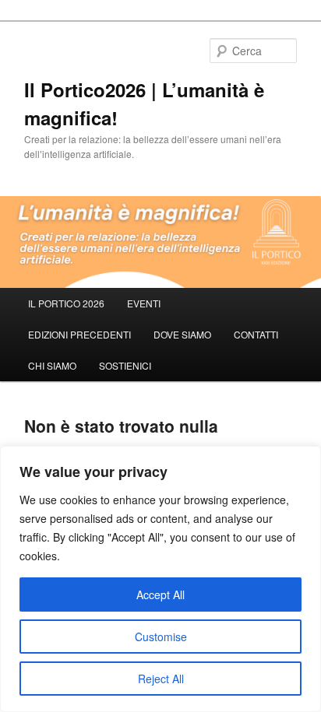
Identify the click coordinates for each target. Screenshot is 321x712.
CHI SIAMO (52, 365)
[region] (160, 579)
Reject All (161, 678)
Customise (161, 636)
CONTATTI (256, 334)
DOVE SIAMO (182, 334)
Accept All (160, 594)
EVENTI (143, 303)
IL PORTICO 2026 (66, 303)
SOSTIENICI (125, 365)
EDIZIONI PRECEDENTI (79, 334)
